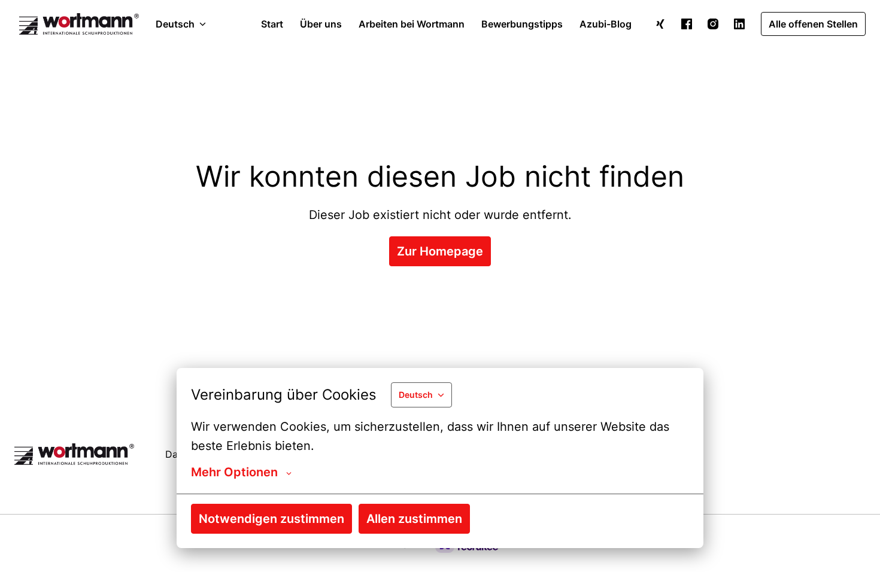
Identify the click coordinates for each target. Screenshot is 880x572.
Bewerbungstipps (522, 24)
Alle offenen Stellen (813, 24)
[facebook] (687, 24)
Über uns (321, 24)
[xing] (660, 24)
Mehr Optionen (234, 472)
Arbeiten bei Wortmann (412, 24)
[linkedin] (739, 24)
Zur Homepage (440, 251)
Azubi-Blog (605, 24)
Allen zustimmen (414, 519)
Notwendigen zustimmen (271, 519)
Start (272, 24)
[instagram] (713, 24)
